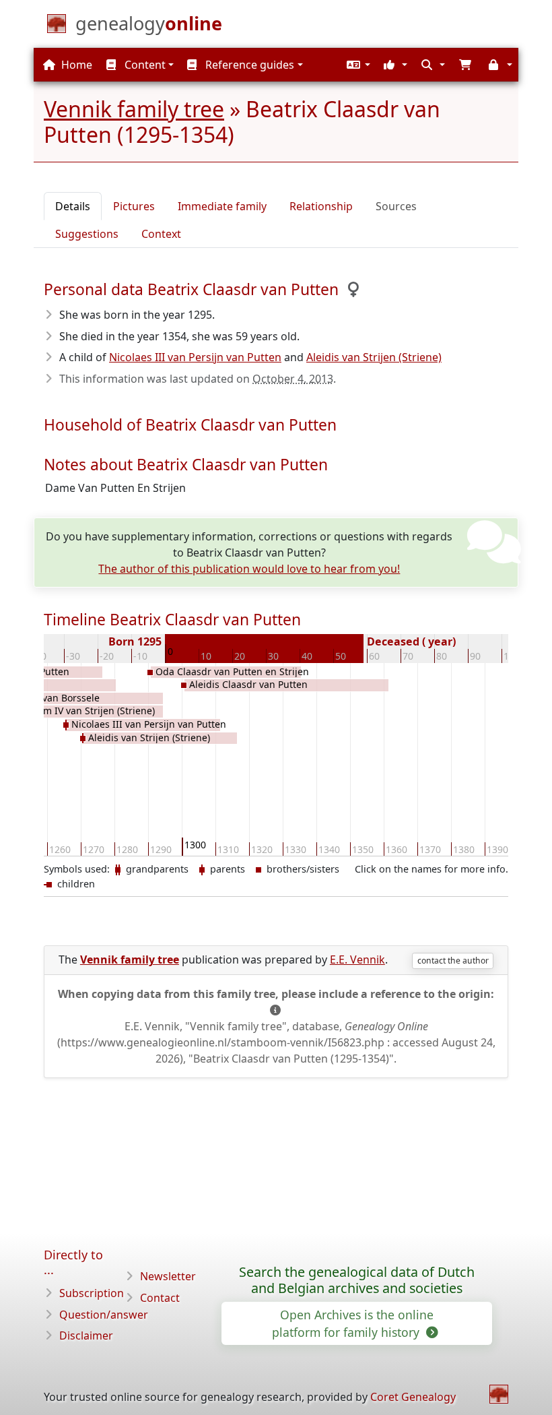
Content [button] (144, 64)
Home (75, 64)
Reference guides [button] (248, 64)
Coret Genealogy (413, 1396)
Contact (160, 1297)
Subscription (91, 1293)
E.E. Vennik (357, 959)
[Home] (498, 1394)
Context (161, 233)
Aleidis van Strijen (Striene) (374, 357)
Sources (396, 206)
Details (72, 206)
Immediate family (222, 206)
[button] (357, 65)
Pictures (134, 206)
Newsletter (168, 1276)
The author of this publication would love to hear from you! (249, 568)
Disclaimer (86, 1335)
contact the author (453, 960)
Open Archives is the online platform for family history (353, 1323)
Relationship (321, 206)
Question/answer (103, 1314)
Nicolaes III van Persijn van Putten (195, 357)
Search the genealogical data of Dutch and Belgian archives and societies (357, 1280)
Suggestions (86, 233)
